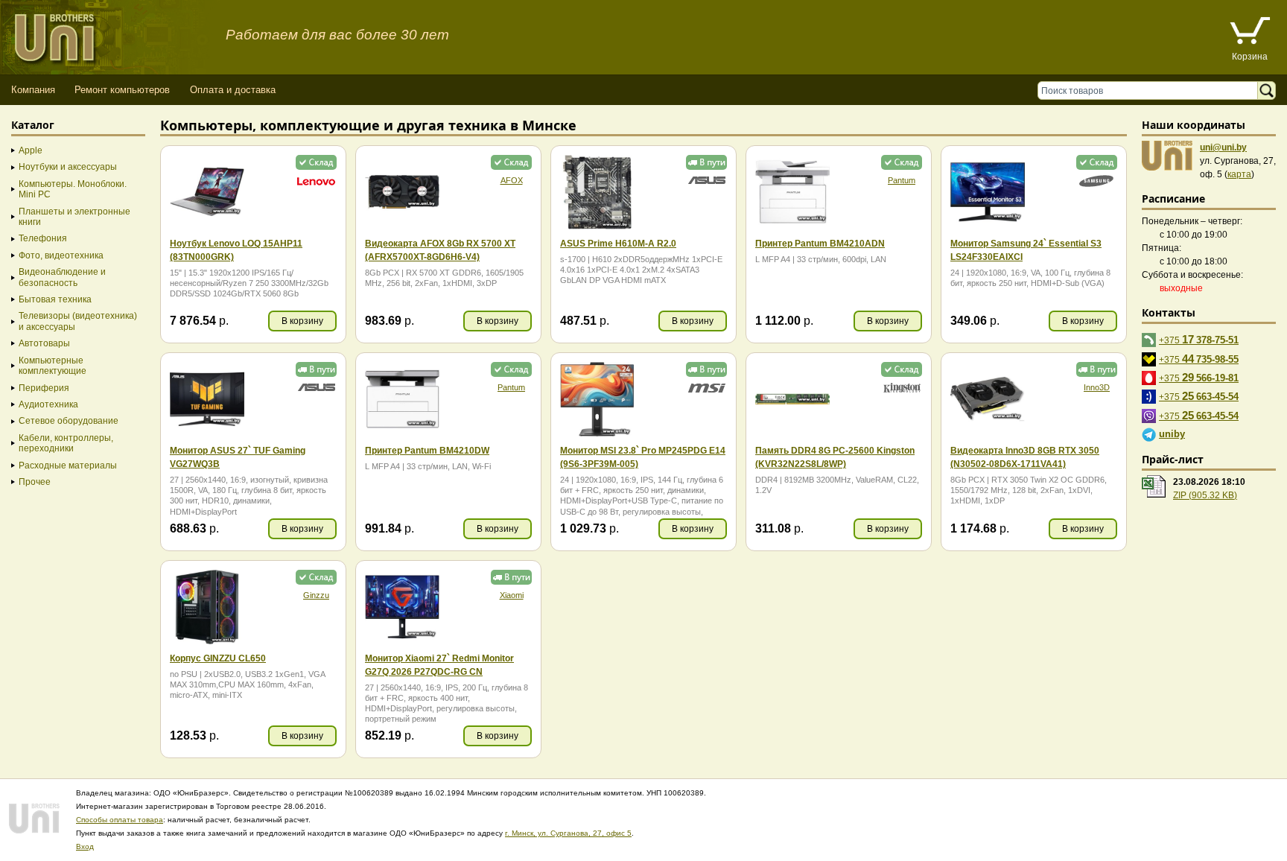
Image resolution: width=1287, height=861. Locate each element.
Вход (85, 846)
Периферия (44, 388)
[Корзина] (1249, 32)
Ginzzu (316, 595)
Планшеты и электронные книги (74, 216)
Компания (33, 89)
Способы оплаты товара (119, 820)
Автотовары (44, 343)
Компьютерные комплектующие (52, 365)
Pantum (901, 180)
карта (1239, 174)
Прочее (35, 482)
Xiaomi (512, 595)
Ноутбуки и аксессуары (68, 167)
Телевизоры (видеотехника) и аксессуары (78, 321)
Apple (30, 150)
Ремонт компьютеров (122, 89)
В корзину (302, 321)
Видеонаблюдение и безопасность (62, 277)
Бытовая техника (55, 299)
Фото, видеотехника (61, 255)
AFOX (511, 180)
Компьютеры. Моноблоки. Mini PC (73, 189)
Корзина (1250, 56)
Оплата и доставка (233, 89)
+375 (1199, 339)
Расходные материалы (68, 465)
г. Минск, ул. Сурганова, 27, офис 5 (568, 833)
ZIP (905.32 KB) (1205, 495)
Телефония (43, 238)
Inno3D (1097, 387)
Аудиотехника (48, 404)
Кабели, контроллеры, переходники (66, 443)
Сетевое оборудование (68, 421)
